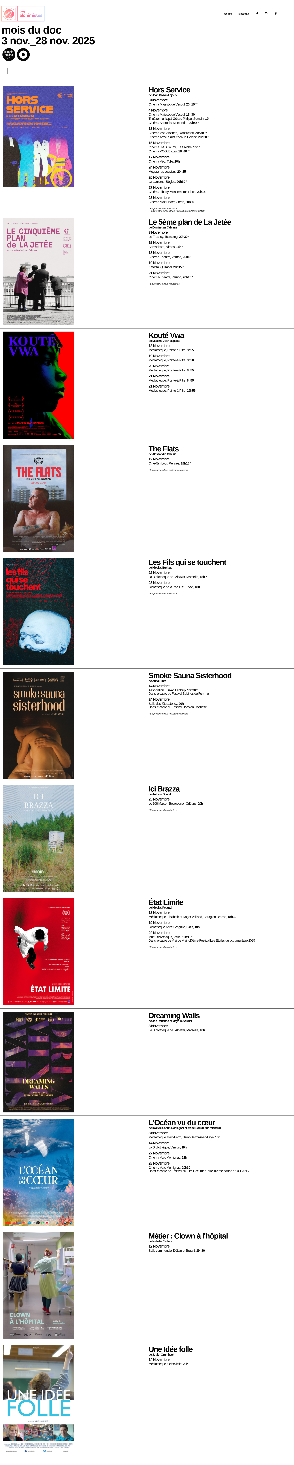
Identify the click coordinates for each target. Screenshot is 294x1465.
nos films (228, 13)
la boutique (243, 13)
